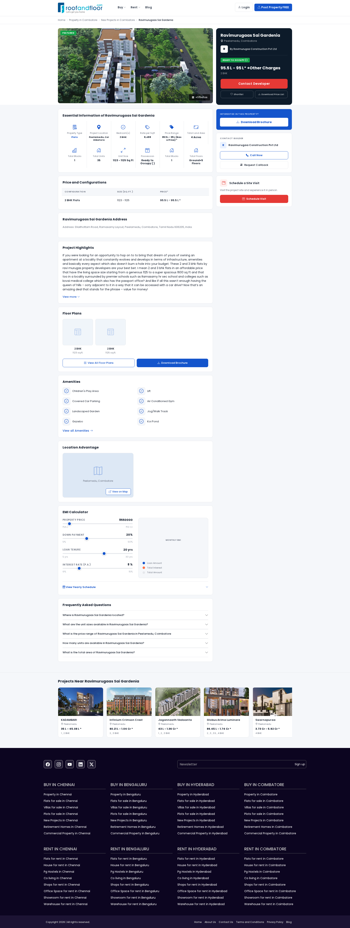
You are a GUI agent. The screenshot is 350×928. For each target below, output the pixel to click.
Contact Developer (254, 84)
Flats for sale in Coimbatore (263, 801)
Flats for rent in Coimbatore (264, 859)
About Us (210, 922)
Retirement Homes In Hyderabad (200, 827)
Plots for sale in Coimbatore (264, 814)
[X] (92, 764)
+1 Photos (201, 97)
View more (70, 297)
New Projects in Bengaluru (129, 820)
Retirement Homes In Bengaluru (133, 827)
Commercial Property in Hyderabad (202, 833)
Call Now (256, 155)
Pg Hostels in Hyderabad (194, 872)
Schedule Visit (256, 199)
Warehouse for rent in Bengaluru (134, 904)
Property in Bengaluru (126, 794)
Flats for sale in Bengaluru (129, 801)
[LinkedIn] (81, 764)
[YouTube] (70, 764)
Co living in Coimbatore (260, 878)
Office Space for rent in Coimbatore (270, 891)
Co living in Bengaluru (126, 878)
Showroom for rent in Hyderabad (200, 898)
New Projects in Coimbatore (118, 20)
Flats (74, 137)
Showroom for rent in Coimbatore (268, 898)
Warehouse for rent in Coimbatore (268, 904)
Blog (289, 922)
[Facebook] (48, 764)
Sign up (300, 764)
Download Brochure (174, 363)
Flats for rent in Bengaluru (129, 859)
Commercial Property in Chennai (67, 833)
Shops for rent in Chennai (62, 885)
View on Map (120, 491)
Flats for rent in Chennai (61, 859)
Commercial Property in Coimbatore (270, 833)
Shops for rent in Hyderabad (197, 885)
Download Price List (272, 94)
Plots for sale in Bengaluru (129, 814)
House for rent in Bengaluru (130, 865)
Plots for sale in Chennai (61, 814)
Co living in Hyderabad (193, 878)
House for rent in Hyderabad (197, 865)
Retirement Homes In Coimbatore (268, 827)
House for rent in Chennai (62, 865)
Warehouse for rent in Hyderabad (201, 904)
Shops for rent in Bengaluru (130, 885)
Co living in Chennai (58, 878)
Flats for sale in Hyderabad (196, 801)
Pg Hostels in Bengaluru (127, 872)
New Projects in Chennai (61, 820)
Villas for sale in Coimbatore (264, 807)
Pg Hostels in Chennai (59, 872)
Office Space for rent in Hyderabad (202, 891)
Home (61, 20)
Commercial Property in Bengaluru (135, 833)
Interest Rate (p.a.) (77, 564)
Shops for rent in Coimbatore (265, 885)
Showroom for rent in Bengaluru (133, 898)
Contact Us (226, 922)
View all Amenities (76, 431)
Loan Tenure (72, 549)
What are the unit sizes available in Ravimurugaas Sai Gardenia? (105, 624)
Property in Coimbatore (83, 20)
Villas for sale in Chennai (61, 807)
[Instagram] (59, 764)
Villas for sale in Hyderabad (196, 807)
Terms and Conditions (250, 922)
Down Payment (73, 534)
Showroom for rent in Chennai (65, 898)
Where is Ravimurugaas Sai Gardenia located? (93, 615)
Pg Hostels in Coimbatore (262, 872)
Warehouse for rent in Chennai (66, 904)
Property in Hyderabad (193, 794)
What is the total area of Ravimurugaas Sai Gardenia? (99, 652)
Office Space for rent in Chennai (67, 891)
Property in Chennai (58, 794)
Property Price (74, 519)
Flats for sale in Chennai (61, 801)
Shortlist (238, 94)
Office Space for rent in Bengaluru (135, 891)
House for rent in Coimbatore (265, 865)
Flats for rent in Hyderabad (196, 859)
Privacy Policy (275, 922)
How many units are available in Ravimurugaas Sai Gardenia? (103, 643)
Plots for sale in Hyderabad (196, 814)
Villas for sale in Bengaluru (129, 807)
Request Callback (256, 165)
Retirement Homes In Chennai (65, 827)
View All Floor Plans (100, 363)
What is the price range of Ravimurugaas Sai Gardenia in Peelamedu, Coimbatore (117, 634)
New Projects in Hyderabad (196, 820)
